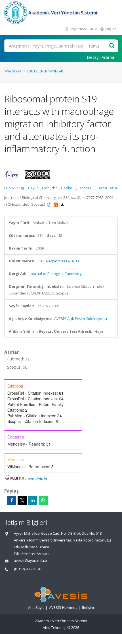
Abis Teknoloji (54, 627)
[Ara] (112, 46)
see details (37, 479)
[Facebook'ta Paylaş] (11, 500)
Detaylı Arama (100, 57)
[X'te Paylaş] (22, 500)
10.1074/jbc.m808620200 (58, 260)
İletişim (88, 607)
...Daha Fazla (106, 187)
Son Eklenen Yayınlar (45, 71)
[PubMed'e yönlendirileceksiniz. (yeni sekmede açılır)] (49, 204)
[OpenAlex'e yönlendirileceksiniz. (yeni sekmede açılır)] (62, 204)
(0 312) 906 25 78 (27, 569)
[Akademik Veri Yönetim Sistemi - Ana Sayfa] (16, 12)
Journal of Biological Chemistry (56, 273)
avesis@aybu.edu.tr (30, 560)
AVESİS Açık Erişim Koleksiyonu (80, 318)
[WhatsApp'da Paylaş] (43, 500)
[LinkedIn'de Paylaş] (32, 500)
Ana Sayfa (13, 71)
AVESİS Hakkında (63, 607)
